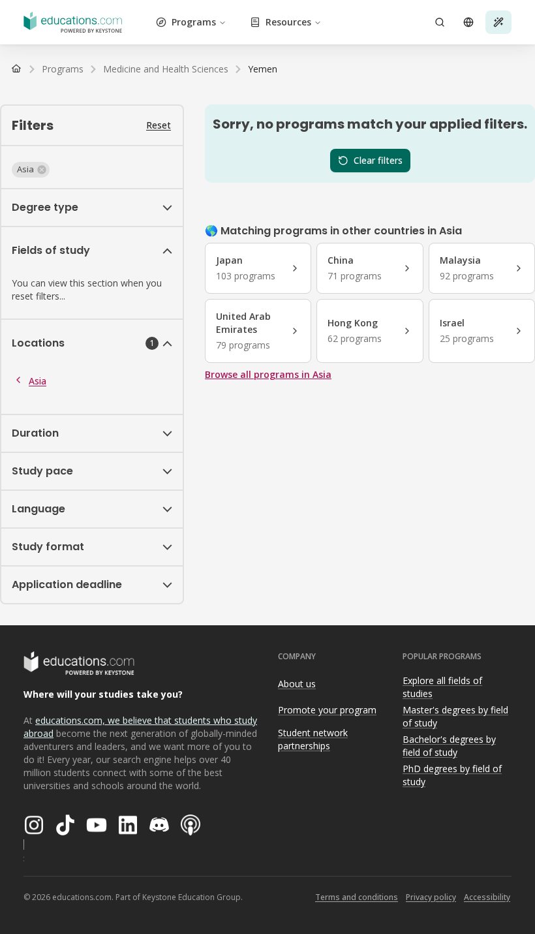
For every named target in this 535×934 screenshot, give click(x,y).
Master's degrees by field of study (455, 716)
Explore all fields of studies (442, 687)
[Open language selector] (468, 22)
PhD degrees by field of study (452, 775)
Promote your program (327, 710)
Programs (194, 22)
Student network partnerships (313, 739)
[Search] (439, 22)
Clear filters (378, 160)
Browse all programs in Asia (268, 374)
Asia (37, 381)
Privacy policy (431, 897)
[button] (31, 170)
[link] (262, 69)
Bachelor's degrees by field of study (449, 746)
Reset (158, 125)
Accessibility (487, 897)
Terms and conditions (356, 897)
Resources (288, 22)
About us (297, 683)
